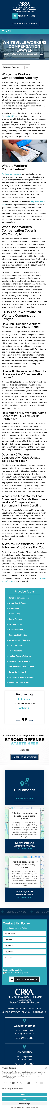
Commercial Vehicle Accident (21, 667)
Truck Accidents (16, 651)
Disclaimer (7, 970)
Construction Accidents (19, 598)
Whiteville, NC (8, 116)
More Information (24, 842)
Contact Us (40, 1012)
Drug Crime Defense (17, 603)
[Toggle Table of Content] (25, 68)
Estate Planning (15, 619)
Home (11, 1008)
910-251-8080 (27, 16)
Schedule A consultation (24, 23)
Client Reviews (11, 1012)
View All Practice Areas (19, 682)
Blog (19, 1008)
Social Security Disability (19, 640)
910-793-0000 (24, 1063)
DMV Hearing (14, 614)
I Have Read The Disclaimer (16, 973)
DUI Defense (14, 608)
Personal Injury (15, 624)
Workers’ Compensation (19, 661)
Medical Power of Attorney (20, 656)
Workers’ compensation (12, 174)
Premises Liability (16, 629)
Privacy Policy (17, 970)
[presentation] (18, 720)
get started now (24, 799)
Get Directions (24, 848)
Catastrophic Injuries (18, 635)
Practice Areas (32, 1008)
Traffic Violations (16, 645)
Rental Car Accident (17, 672)
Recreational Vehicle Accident (22, 677)
